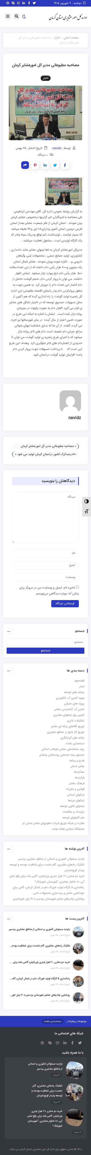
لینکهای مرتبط (76, 800)
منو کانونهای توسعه (73, 817)
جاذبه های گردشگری (72, 737)
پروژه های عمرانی (74, 703)
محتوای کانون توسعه (72, 806)
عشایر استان (77, 766)
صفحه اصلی (71, 38)
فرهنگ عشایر (76, 783)
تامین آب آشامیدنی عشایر (69, 709)
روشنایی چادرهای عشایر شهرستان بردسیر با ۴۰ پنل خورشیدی (48, 898)
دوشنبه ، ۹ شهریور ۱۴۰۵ (68, 3)
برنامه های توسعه (74, 692)
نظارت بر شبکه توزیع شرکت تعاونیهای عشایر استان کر (53, 823)
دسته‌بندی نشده (75, 743)
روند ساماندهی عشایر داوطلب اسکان (63, 749)
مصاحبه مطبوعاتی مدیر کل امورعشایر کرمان (47, 446)
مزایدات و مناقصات (73, 812)
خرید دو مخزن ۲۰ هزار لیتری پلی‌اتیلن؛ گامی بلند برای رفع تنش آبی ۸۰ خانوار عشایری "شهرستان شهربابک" (39, 962)
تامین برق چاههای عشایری (68, 715)
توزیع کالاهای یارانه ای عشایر (67, 726)
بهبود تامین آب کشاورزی (70, 698)
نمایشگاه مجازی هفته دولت (68, 829)
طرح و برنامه (76, 760)
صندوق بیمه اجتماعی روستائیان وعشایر (61, 755)
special (79, 680)
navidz (57, 148)
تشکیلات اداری (75, 720)
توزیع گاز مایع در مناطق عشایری (65, 732)
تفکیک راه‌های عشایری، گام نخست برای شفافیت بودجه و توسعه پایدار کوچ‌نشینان (39, 946)
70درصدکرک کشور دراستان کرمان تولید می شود (46, 454)
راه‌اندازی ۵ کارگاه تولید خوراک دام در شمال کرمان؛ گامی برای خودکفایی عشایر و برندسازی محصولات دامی (39, 978)
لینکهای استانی (75, 794)
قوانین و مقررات (75, 789)
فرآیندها (79, 777)
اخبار (57, 38)
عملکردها (79, 772)
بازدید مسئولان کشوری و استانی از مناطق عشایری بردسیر (51, 859)
